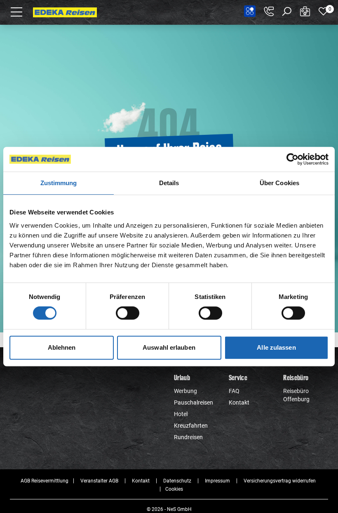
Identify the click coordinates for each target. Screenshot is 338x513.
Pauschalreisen (193, 402)
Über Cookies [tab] (279, 182)
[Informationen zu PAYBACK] (250, 11)
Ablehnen (62, 347)
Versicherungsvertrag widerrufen (280, 481)
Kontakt (239, 402)
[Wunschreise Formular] (305, 11)
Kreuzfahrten (191, 425)
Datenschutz (177, 481)
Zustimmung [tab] (58, 182)
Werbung (185, 391)
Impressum (217, 481)
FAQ (234, 391)
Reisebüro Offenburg (296, 395)
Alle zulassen (276, 347)
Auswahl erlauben (169, 347)
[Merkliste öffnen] (323, 11)
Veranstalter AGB (99, 481)
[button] (16, 11)
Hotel (181, 414)
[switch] (127, 313)
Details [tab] (169, 182)
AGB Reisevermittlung (44, 481)
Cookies (174, 489)
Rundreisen (188, 437)
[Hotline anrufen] (269, 11)
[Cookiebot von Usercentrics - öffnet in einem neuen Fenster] (292, 159)
